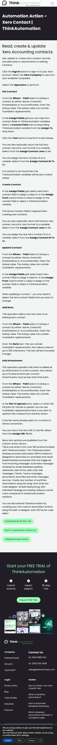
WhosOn (8, 664)
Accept (8, 740)
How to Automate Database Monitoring (38, 705)
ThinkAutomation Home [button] (16, 539)
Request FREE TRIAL (28, 600)
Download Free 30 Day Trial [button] (18, 521)
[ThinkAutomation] (21, 3)
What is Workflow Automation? (36, 696)
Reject (19, 740)
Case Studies (10, 698)
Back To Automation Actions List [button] (20, 530)
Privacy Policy (10, 685)
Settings (31, 740)
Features (8, 710)
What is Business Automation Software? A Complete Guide (40, 715)
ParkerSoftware (11, 658)
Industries (9, 704)
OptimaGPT (10, 670)
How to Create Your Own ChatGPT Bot (40, 687)
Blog (6, 692)
